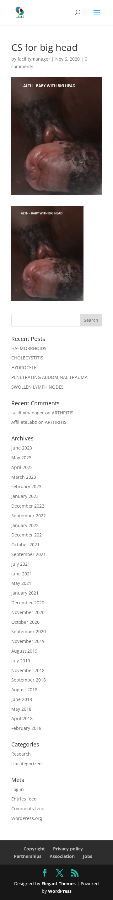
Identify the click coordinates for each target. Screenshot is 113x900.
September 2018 (28, 680)
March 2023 (23, 477)
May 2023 (21, 458)
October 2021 (25, 544)
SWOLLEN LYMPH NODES (37, 387)
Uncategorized (26, 764)
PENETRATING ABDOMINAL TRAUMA (49, 377)
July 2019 (20, 661)
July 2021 (20, 564)
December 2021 (27, 535)
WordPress (60, 891)
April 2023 (22, 467)
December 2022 (27, 506)
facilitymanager (34, 59)
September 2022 (28, 516)
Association (62, 856)
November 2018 (28, 670)
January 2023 (25, 496)
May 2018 (21, 709)
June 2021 (21, 574)
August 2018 (24, 690)
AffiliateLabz (24, 422)
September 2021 (28, 554)
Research (21, 754)
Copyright (34, 849)
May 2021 (21, 583)
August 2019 (24, 651)
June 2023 (21, 448)
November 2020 (28, 612)
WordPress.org (26, 818)
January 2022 (25, 525)
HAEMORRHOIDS (28, 348)
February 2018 (26, 728)
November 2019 (28, 641)
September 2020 (28, 631)
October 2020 (25, 622)
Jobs (87, 856)
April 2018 (22, 718)
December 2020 (27, 603)
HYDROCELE (23, 367)
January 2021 (25, 593)
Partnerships (27, 856)
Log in (17, 789)
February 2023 (26, 486)
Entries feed (24, 799)
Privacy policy (68, 849)
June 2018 (21, 699)
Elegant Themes (58, 884)
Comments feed (28, 808)
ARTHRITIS (62, 413)
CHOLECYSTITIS (27, 358)
